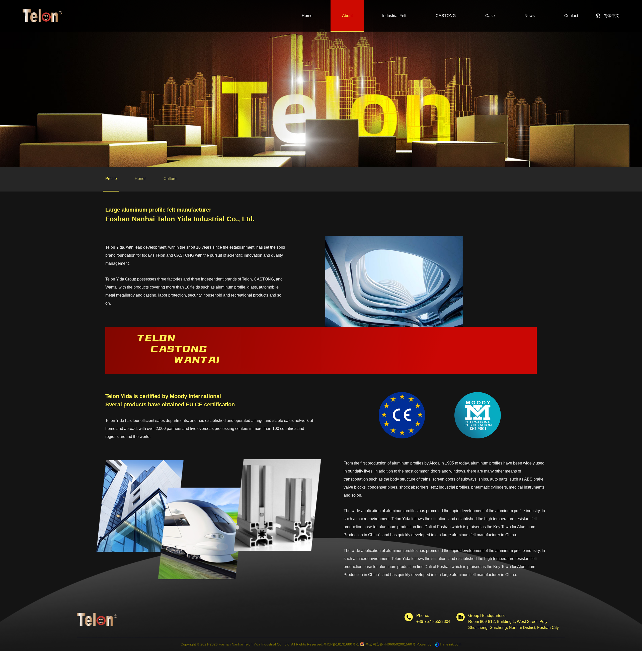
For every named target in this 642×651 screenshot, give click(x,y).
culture (170, 178)
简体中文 (611, 16)
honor (140, 178)
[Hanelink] (437, 644)
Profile (111, 178)
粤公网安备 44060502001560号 (390, 644)
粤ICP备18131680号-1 (341, 644)
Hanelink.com (450, 644)
